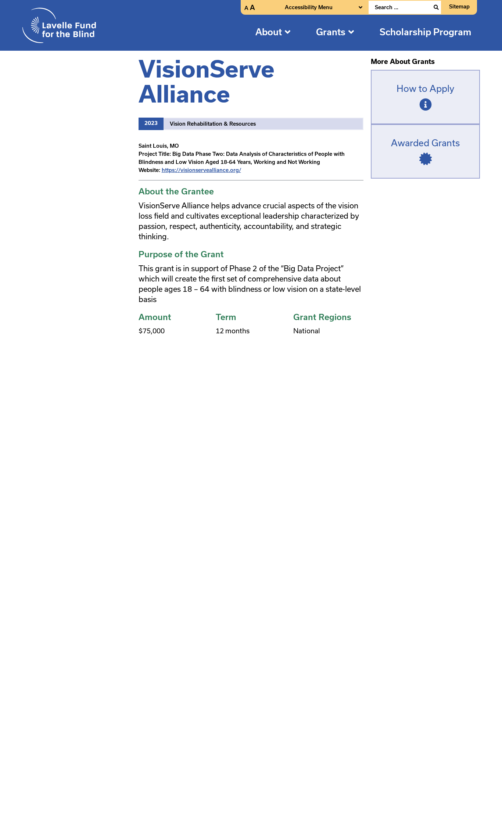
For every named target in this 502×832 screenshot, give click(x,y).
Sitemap (459, 7)
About (268, 32)
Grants (330, 32)
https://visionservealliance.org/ (201, 170)
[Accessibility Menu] (360, 7)
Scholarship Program (425, 32)
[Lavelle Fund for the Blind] (59, 25)
